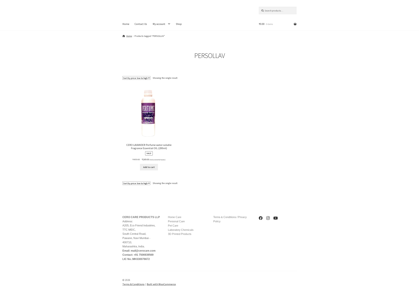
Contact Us (141, 24)
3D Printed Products (179, 234)
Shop (179, 24)
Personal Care (176, 221)
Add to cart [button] (149, 167)
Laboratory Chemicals (180, 230)
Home (125, 24)
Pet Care (173, 225)
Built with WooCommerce (161, 284)
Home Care (174, 217)
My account (159, 24)
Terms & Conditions (133, 284)
